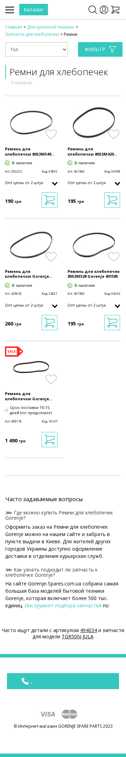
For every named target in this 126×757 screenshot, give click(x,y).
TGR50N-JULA (77, 636)
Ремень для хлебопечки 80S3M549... (29, 151)
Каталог (33, 9)
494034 (88, 630)
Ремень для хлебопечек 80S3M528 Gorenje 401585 (94, 274)
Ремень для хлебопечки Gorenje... (28, 274)
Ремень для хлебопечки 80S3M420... (92, 151)
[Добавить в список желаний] (50, 134)
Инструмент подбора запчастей (63, 605)
